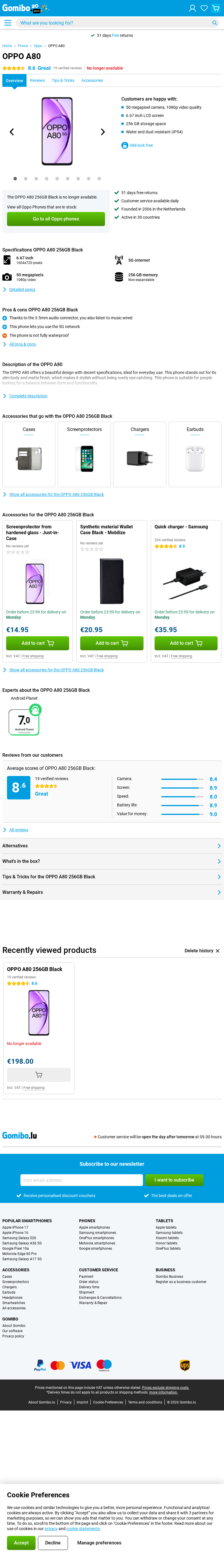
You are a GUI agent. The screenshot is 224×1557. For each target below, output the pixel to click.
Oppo (38, 46)
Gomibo (10, 1319)
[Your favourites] (204, 8)
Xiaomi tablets (167, 1238)
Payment (86, 1277)
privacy (51, 1528)
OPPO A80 (56, 46)
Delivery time (89, 1287)
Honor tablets (166, 1243)
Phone (23, 46)
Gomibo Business (169, 1277)
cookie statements (83, 1528)
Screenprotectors (15, 1282)
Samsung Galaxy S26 (19, 1238)
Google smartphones (95, 1248)
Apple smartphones (94, 1227)
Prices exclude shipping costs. (165, 1388)
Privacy (66, 1402)
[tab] (15, 178)
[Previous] (12, 132)
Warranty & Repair (93, 1303)
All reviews (18, 829)
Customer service (98, 1270)
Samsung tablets (169, 1233)
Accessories (15, 1270)
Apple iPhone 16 (15, 1233)
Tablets (164, 1220)
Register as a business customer (181, 1282)
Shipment (86, 1292)
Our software (12, 1331)
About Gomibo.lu (41, 1402)
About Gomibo (13, 1326)
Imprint (82, 1402)
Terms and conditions (145, 1402)
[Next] (102, 132)
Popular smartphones (27, 1220)
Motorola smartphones (97, 1243)
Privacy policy (13, 1336)
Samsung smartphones (97, 1233)
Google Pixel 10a (15, 1248)
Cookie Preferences (108, 1402)
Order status (88, 1282)
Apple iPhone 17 (15, 1227)
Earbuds (8, 1292)
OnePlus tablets (168, 1248)
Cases (7, 1277)
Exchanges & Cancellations (100, 1298)
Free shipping (33, 656)
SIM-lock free (141, 145)
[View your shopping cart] (216, 8)
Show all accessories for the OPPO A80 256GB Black (56, 494)
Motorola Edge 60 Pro (19, 1254)
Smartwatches (13, 1303)
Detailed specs (22, 289)
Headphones (12, 1298)
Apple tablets (166, 1227)
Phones (87, 1220)
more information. (163, 1392)
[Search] (214, 22)
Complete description (28, 396)
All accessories (14, 1308)
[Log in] (192, 8)
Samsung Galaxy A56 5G (22, 1243)
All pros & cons (22, 344)
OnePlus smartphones (96, 1238)
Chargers (9, 1287)
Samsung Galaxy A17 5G (22, 1259)
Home (7, 46)
